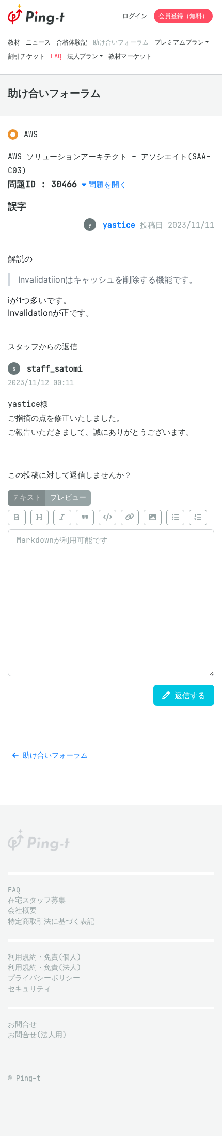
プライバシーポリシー (44, 977)
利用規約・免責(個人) (44, 957)
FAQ (56, 56)
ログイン (134, 16)
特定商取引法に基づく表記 (51, 921)
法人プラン (82, 56)
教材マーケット (130, 56)
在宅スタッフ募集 (37, 900)
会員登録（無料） (183, 16)
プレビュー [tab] (68, 497)
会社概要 (22, 910)
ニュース (38, 42)
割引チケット (26, 56)
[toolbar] (111, 517)
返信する (187, 695)
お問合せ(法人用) (37, 1034)
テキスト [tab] (26, 497)
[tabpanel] (111, 591)
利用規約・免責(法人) (44, 967)
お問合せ (22, 1024)
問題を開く (107, 184)
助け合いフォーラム (121, 42)
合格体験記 (71, 42)
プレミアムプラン (179, 42)
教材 (14, 42)
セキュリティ (29, 988)
